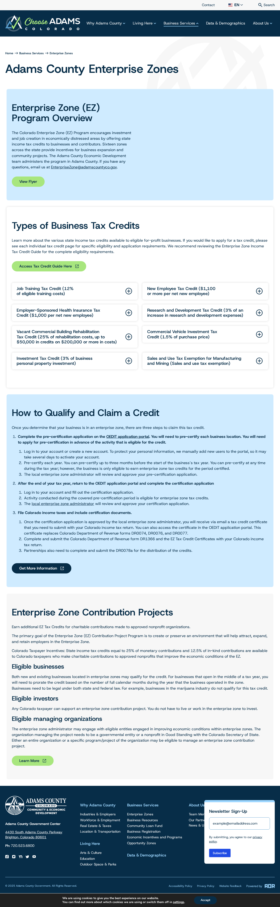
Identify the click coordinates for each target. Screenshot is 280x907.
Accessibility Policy (180, 886)
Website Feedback (230, 886)
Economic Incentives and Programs (154, 837)
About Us (261, 23)
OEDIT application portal (127, 436)
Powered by (254, 886)
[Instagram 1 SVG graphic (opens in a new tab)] (14, 856)
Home (9, 53)
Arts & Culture (91, 852)
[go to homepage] (42, 23)
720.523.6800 (22, 845)
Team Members (201, 814)
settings (178, 902)
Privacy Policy (205, 886)
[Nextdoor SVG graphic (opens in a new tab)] (20, 856)
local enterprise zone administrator (63, 503)
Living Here (143, 23)
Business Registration (144, 831)
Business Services (179, 23)
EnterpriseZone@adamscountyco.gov (84, 167)
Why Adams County (104, 23)
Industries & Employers (98, 814)
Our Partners (199, 820)
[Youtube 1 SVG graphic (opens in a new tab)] (34, 856)
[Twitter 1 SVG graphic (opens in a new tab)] (27, 856)
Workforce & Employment (100, 820)
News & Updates (204, 825)
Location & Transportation (100, 831)
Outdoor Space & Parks (98, 864)
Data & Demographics (225, 23)
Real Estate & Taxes (95, 825)
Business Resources (142, 820)
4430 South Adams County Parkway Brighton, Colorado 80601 (33, 834)
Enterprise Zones (140, 814)
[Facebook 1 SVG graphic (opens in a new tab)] (7, 856)
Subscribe (220, 853)
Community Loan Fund (144, 825)
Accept (205, 900)
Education (87, 858)
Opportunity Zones (141, 843)
